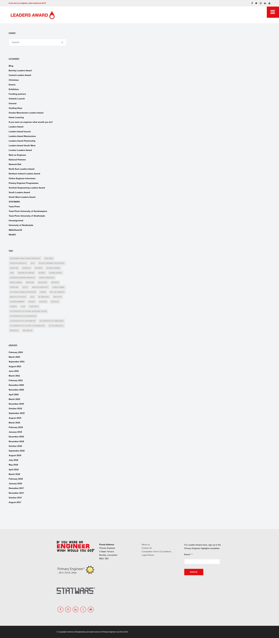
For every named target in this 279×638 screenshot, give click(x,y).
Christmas (14, 80)
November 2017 (16, 493)
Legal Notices (148, 555)
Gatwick (42, 273)
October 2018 (15, 446)
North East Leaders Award (21, 169)
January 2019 (15, 432)
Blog (11, 66)
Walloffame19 (15, 230)
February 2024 (16, 352)
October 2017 (15, 497)
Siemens (13, 306)
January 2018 (15, 483)
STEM (23, 306)
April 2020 (14, 394)
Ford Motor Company (26, 273)
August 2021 (15, 366)
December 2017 (16, 488)
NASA (32, 297)
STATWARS (14, 202)
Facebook (38, 268)
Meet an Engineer (17, 155)
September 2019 (17, 413)
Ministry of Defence (18, 297)
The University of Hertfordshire (23, 316)
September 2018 (17, 451)
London (43, 292)
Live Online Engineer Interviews (23, 292)
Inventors (14, 287)
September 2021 (17, 361)
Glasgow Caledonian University (22, 278)
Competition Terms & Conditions (156, 551)
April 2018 (14, 469)
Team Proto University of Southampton (28, 211)
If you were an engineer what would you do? (31, 122)
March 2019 (14, 422)
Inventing (30, 282)
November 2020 (16, 390)
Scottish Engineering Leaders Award (27, 188)
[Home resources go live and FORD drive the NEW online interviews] (148, 89)
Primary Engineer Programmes (24, 183)
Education (14, 268)
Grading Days (15, 108)
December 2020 (16, 385)
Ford (12, 273)
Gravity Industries (46, 278)
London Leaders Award (20, 150)
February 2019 (16, 427)
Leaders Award (16, 127)
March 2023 (14, 357)
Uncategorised (16, 220)
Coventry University (18, 263)
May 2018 (13, 465)
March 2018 (14, 474)
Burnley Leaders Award (20, 70)
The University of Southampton (22, 321)
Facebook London (53, 268)
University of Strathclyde (21, 225)
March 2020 (14, 399)
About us (146, 544)
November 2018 (16, 441)
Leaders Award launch (20, 131)
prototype (57, 297)
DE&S (33, 263)
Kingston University (40, 287)
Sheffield (55, 302)
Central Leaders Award (20, 75)
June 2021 (14, 371)
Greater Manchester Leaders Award (26, 113)
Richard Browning (17, 302)
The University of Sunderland (51, 321)
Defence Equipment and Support (51, 263)
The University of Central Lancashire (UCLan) (28, 311)
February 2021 (16, 380)
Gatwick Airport (55, 273)
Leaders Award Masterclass (22, 136)
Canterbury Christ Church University (25, 258)
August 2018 (15, 455)
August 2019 (15, 418)
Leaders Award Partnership (22, 141)
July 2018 (13, 460)
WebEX (12, 234)
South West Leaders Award (22, 197)
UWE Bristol (27, 330)
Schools (32, 302)
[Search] (62, 42)
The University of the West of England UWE (27, 326)
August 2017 (15, 502)
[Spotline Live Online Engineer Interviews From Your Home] (98, 89)
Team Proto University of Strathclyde (27, 216)
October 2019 (15, 408)
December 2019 (16, 404)
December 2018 (16, 436)
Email (188, 554)
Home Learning (16, 117)
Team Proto (14, 206)
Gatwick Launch (17, 98)
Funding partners (17, 94)
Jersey (25, 287)
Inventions (42, 282)
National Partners (17, 159)
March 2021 (14, 376)
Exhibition (14, 89)
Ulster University (56, 326)
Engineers (27, 268)
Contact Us (147, 548)
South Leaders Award (19, 192)
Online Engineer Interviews (22, 178)
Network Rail (15, 164)
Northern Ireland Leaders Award (24, 173)
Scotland (43, 302)
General (12, 103)
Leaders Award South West (22, 145)
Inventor (55, 282)
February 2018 (16, 479)
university (14, 330)
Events (12, 84)
